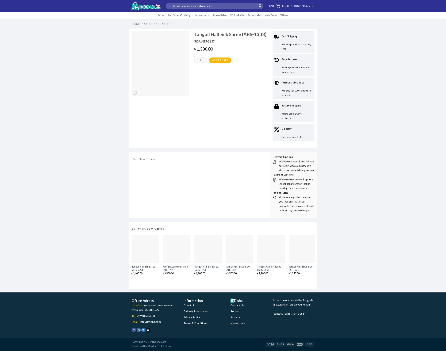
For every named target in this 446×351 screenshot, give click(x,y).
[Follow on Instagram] (139, 330)
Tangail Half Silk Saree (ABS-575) (206, 268)
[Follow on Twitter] (143, 330)
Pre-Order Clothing (179, 15)
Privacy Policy (192, 317)
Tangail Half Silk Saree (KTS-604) (301, 268)
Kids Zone (271, 15)
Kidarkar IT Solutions (159, 346)
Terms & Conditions (195, 323)
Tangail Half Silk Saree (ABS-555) (269, 268)
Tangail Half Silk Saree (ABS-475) (238, 268)
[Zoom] (135, 93)
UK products (201, 15)
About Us (189, 305)
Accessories (255, 15)
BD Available (237, 15)
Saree (161, 15)
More (285, 6)
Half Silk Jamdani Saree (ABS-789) (175, 268)
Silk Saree (163, 23)
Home (136, 23)
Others (284, 15)
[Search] (260, 6)
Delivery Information (195, 311)
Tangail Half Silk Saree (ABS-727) (143, 268)
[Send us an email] (148, 330)
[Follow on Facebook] (134, 330)
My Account (237, 323)
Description (147, 159)
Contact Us (237, 305)
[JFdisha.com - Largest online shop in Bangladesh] (146, 6)
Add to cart (220, 60)
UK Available (219, 15)
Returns (235, 311)
